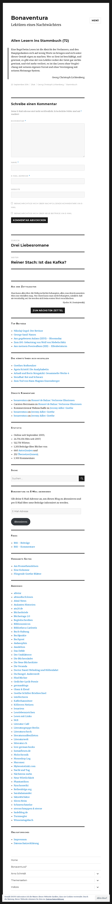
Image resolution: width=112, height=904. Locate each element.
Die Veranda (20, 666)
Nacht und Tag (22, 770)
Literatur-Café (21, 724)
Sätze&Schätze (22, 797)
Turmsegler (20, 816)
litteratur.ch (20, 743)
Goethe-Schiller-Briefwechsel (30, 693)
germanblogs (21, 685)
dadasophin (20, 643)
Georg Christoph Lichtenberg (51, 84)
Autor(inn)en (26, 450)
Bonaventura (29, 17)
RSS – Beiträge (22, 542)
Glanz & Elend (21, 689)
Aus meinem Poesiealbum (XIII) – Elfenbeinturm (40, 346)
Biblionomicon (22, 624)
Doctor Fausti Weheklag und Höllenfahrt (36, 670)
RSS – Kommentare (24, 546)
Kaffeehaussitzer (23, 700)
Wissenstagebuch (23, 820)
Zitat (33, 84)
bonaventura (21, 400)
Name (15, 162)
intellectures (21, 697)
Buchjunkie (20, 635)
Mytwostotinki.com (24, 766)
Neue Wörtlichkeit (24, 777)
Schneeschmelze (23, 804)
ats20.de (18, 608)
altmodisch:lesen (23, 597)
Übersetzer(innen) (28, 454)
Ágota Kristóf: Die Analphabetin (31, 369)
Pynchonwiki (21, 785)
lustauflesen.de (22, 750)
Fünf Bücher (20, 677)
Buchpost (19, 639)
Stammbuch (71, 84)
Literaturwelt (21, 739)
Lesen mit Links (23, 716)
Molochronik (21, 754)
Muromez (19, 762)
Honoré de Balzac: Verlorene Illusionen (53, 400)
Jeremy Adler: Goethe (61, 408)
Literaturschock (23, 731)
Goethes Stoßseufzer (25, 365)
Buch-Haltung (21, 631)
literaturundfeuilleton (26, 735)
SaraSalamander (23, 793)
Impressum (20, 839)
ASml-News (20, 600)
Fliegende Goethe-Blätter (27, 573)
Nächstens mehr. (23, 774)
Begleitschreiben (23, 620)
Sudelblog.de (21, 812)
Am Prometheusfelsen (26, 566)
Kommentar (18, 121)
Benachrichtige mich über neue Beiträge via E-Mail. (43, 213)
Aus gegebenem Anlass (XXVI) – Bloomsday (38, 338)
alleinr (17, 593)
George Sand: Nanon (25, 334)
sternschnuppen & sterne (28, 808)
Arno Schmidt (18, 873)
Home (14, 860)
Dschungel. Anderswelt (26, 674)
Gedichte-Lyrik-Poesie (26, 681)
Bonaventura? (19, 867)
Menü (95, 20)
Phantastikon (21, 781)
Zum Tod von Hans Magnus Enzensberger (37, 381)
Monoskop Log (22, 758)
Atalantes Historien (24, 604)
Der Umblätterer (23, 654)
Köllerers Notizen (23, 704)
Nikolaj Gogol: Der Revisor (28, 330)
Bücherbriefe (21, 612)
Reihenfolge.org (23, 789)
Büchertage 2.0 (22, 616)
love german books (24, 747)
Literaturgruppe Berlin (26, 727)
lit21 (16, 720)
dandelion (19, 647)
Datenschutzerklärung (26, 843)
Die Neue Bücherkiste (26, 662)
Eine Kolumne (21, 570)
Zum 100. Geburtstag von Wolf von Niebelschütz (40, 342)
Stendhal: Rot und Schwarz (28, 377)
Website (15, 189)
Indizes (15, 887)
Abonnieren (20, 521)
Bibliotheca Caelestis (25, 627)
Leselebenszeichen (24, 712)
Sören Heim (20, 800)
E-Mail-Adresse (20, 176)
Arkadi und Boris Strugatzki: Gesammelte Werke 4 (41, 373)
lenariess (19, 708)
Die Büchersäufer (23, 658)
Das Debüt (19, 650)
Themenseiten (19, 880)
